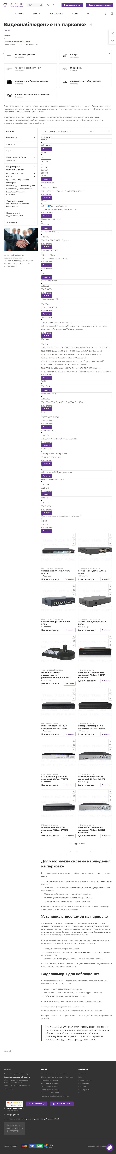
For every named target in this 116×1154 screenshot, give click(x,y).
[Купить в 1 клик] (73, 539)
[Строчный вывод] (105, 131)
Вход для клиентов (72, 5)
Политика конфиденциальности (100, 1146)
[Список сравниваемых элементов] (105, 13)
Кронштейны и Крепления (28, 68)
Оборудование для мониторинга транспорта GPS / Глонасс (17, 203)
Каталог (7, 1069)
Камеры (74, 55)
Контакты (10, 144)
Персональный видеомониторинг (14, 214)
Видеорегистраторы (25, 55)
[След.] (107, 851)
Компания (83, 1069)
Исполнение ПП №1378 (50, 1093)
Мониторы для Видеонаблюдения (31, 81)
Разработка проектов (49, 1080)
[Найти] (41, 5)
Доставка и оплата (85, 1080)
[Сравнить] (73, 543)
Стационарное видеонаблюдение (15, 168)
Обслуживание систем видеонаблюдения (57, 1077)
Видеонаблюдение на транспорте (16, 158)
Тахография (11, 222)
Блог (8, 151)
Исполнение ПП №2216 (50, 1090)
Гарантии (82, 1086)
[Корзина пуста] (112, 13)
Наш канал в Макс (63, 1104)
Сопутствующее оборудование (85, 81)
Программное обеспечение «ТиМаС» (55, 1096)
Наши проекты (84, 1090)
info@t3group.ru (13, 1115)
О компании (11, 138)
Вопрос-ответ (83, 1083)
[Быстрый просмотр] (73, 535)
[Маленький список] (91, 131)
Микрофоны (76, 68)
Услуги (44, 1069)
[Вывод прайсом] (109, 131)
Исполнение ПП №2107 (50, 1086)
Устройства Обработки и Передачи (32, 94)
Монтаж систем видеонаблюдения (54, 1074)
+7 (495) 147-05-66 (14, 1108)
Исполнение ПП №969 (49, 1083)
